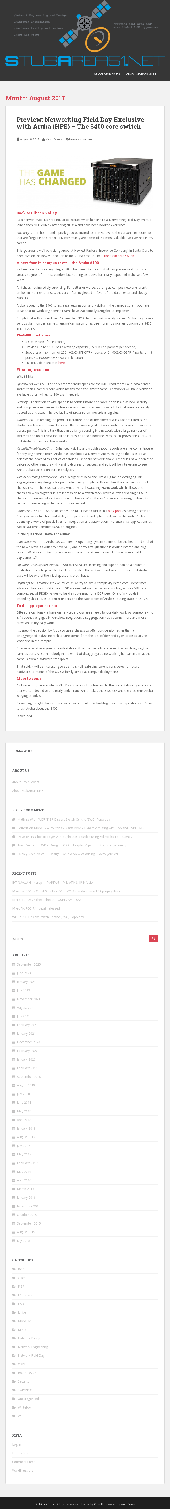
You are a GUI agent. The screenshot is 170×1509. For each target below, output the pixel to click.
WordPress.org (22, 1470)
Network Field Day (31, 1355)
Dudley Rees (26, 854)
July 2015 (23, 1241)
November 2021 (28, 999)
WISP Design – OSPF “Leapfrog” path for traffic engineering (83, 845)
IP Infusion (25, 1295)
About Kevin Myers (107, 73)
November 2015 (28, 1206)
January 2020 (26, 1059)
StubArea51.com (45, 1504)
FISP (21, 1286)
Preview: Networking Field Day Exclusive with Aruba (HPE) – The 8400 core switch (80, 122)
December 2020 (28, 1042)
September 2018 (29, 1076)
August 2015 (26, 1232)
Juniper (23, 1312)
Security (23, 1381)
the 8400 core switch (119, 256)
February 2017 (27, 1163)
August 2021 (26, 1007)
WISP (21, 1416)
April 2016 (24, 1180)
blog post (115, 511)
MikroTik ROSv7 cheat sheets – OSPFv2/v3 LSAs (46, 900)
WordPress (128, 1504)
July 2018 (23, 1094)
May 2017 (24, 1154)
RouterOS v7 (27, 1373)
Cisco (22, 1278)
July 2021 (23, 1016)
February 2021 (27, 1025)
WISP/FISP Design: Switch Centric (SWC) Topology (74, 819)
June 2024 (24, 973)
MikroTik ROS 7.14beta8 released (36, 908)
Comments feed (23, 1462)
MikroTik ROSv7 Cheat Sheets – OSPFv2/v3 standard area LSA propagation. (66, 891)
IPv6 (21, 1304)
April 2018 (24, 1120)
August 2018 (26, 1085)
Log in (16, 1444)
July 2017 (23, 1146)
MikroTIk (24, 1321)
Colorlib (99, 1504)
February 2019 (27, 1068)
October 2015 (27, 1215)
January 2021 (26, 1033)
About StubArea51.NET (142, 73)
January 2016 (26, 1197)
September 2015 (29, 1223)
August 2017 (26, 1137)
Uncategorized (28, 1399)
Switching (24, 1390)
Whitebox (24, 1407)
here (61, 363)
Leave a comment (81, 139)
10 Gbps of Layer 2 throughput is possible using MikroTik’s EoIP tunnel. (81, 837)
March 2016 (25, 1189)
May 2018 (24, 1111)
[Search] (153, 938)
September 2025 (29, 964)
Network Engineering (33, 1347)
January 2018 (26, 1128)
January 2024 (26, 982)
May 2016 (24, 1171)
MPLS (22, 1329)
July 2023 (23, 990)
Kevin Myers (54, 139)
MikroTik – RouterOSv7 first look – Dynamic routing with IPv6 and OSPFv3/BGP (91, 828)
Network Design (29, 1338)
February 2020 (27, 1051)
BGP (21, 1269)
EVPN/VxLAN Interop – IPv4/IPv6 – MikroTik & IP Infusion (53, 882)
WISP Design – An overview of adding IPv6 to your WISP (81, 854)
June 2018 (24, 1102)
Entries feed (20, 1453)
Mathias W (25, 819)
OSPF (22, 1364)
